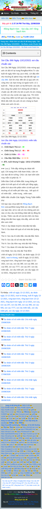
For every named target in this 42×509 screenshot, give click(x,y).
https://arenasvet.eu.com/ (28, 449)
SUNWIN (4, 414)
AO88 (37, 473)
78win (29, 418)
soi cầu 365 (16, 305)
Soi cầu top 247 (7, 481)
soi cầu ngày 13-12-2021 (19, 311)
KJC (2, 464)
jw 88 (9, 473)
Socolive (4, 460)
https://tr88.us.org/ (35, 464)
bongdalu (34, 412)
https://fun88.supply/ (7, 407)
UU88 (21, 451)
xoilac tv (12, 445)
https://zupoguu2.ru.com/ (9, 449)
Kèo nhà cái (12, 416)
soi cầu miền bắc (23, 308)
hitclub (13, 475)
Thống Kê (34, 13)
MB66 (34, 462)
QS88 (20, 438)
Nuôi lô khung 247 (18, 483)
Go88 (28, 462)
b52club (25, 410)
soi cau (36, 302)
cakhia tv (22, 442)
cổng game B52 (32, 458)
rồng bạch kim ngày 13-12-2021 (19, 302)
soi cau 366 (27, 305)
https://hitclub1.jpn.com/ (30, 427)
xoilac (23, 471)
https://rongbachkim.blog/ (22, 481)
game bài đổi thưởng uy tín (15, 458)
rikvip (24, 460)
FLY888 (8, 471)
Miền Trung (17, 18)
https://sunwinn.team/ (22, 414)
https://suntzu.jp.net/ (22, 447)
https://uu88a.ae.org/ (13, 464)
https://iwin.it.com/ (7, 429)
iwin (17, 429)
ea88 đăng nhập (6, 468)
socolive (31, 455)
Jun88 (23, 418)
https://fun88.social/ (7, 410)
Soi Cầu (24, 13)
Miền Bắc (5, 18)
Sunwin (20, 475)
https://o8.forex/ (28, 445)
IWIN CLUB (26, 405)
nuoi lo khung (11, 258)
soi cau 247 (5, 305)
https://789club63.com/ (28, 429)
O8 (35, 418)
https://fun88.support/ (24, 407)
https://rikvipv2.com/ (7, 431)
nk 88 (35, 466)
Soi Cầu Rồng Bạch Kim (26, 492)
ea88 (2, 462)
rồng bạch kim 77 (20, 485)
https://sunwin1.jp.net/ (30, 434)
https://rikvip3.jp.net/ (7, 436)
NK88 (3, 473)
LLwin (10, 418)
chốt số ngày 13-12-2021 (19, 293)
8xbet (29, 451)
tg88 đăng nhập (19, 468)
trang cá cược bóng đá (8, 442)
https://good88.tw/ (7, 447)
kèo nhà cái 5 (36, 438)
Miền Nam (29, 18)
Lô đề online (33, 416)
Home (6, 13)
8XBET (13, 455)
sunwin (3, 416)
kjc (30, 466)
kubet (18, 37)
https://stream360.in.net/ (9, 451)
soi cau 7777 (10, 308)
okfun (8, 462)
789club (18, 412)
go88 (32, 410)
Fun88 (19, 410)
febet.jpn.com (5, 477)
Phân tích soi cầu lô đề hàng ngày (23, 41)
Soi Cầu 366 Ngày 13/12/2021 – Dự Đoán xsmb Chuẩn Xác (20, 47)
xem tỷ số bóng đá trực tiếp (24, 453)
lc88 (36, 460)
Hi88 (29, 471)
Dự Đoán (15, 13)
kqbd (11, 414)
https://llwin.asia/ (6, 453)
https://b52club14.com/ (8, 438)
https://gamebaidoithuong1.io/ (10, 434)
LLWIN (37, 453)
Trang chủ (4, 41)
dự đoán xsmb (32, 485)
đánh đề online (32, 440)
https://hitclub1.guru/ (29, 436)
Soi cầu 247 (35, 481)
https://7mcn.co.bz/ (7, 412)
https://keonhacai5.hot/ (24, 431)
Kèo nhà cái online (16, 466)
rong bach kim (14, 299)
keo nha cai (22, 455)
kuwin (15, 462)
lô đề (23, 440)
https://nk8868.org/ (26, 473)
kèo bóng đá (15, 440)
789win (28, 475)
